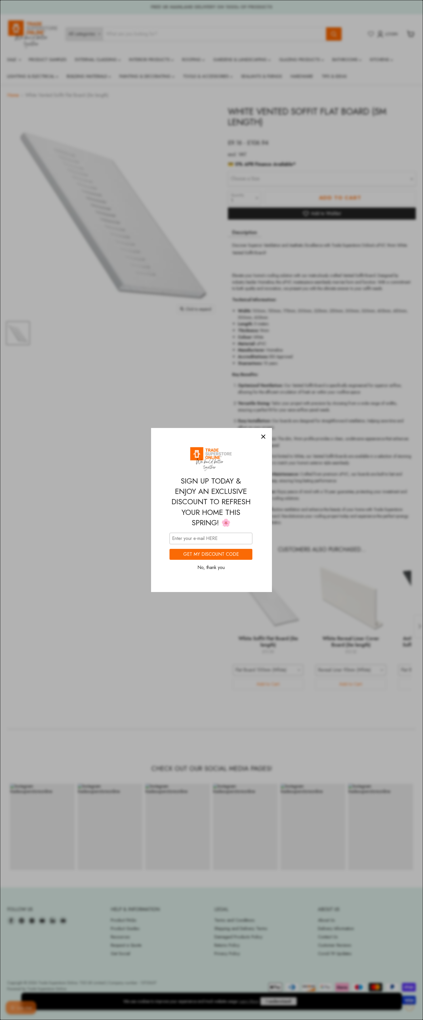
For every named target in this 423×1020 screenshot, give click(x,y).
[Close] (263, 437)
